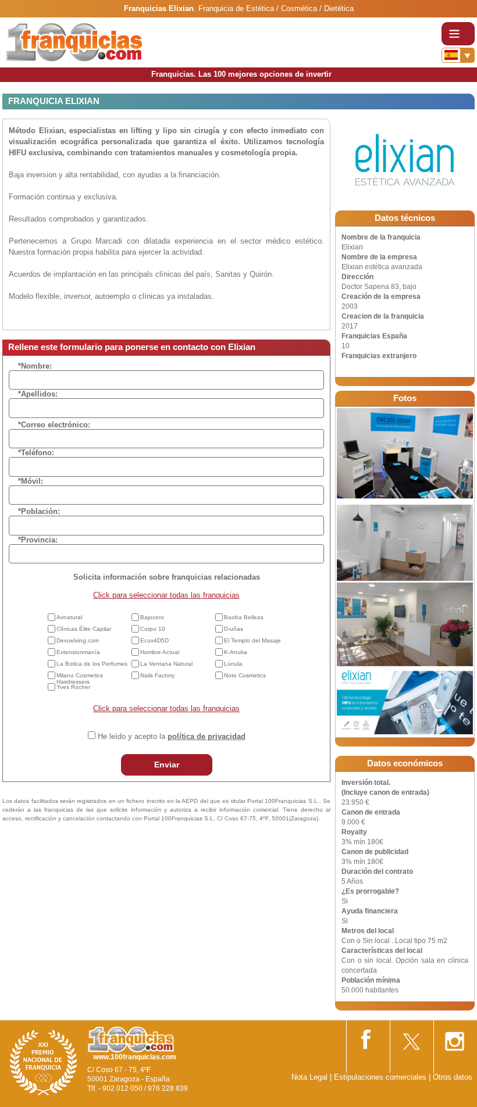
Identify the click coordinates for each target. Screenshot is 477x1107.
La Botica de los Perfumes (91, 663)
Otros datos (452, 1077)
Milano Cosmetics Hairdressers (79, 678)
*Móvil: (30, 481)
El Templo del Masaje (252, 640)
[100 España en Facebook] (367, 1037)
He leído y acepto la (171, 736)
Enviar (166, 764)
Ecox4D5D (154, 640)
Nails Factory (157, 675)
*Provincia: (38, 539)
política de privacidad (206, 736)
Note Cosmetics (245, 675)
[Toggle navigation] (458, 33)
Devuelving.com (77, 640)
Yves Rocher (73, 687)
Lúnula (233, 663)
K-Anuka (235, 652)
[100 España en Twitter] (410, 1037)
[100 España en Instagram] (454, 1037)
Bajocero (152, 617)
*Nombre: (35, 366)
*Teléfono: (36, 452)
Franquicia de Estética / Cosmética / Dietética (276, 8)
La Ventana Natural (166, 663)
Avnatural (69, 617)
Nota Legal (309, 1077)
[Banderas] (458, 55)
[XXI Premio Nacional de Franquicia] (43, 1062)
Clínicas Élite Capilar (83, 629)
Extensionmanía (78, 652)
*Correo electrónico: (54, 424)
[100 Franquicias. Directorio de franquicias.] (74, 41)
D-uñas (233, 629)
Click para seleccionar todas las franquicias (166, 595)
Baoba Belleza (244, 617)
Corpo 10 (152, 629)
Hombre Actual (159, 652)
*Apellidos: (38, 394)
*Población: (39, 511)
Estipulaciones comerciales (381, 1077)
